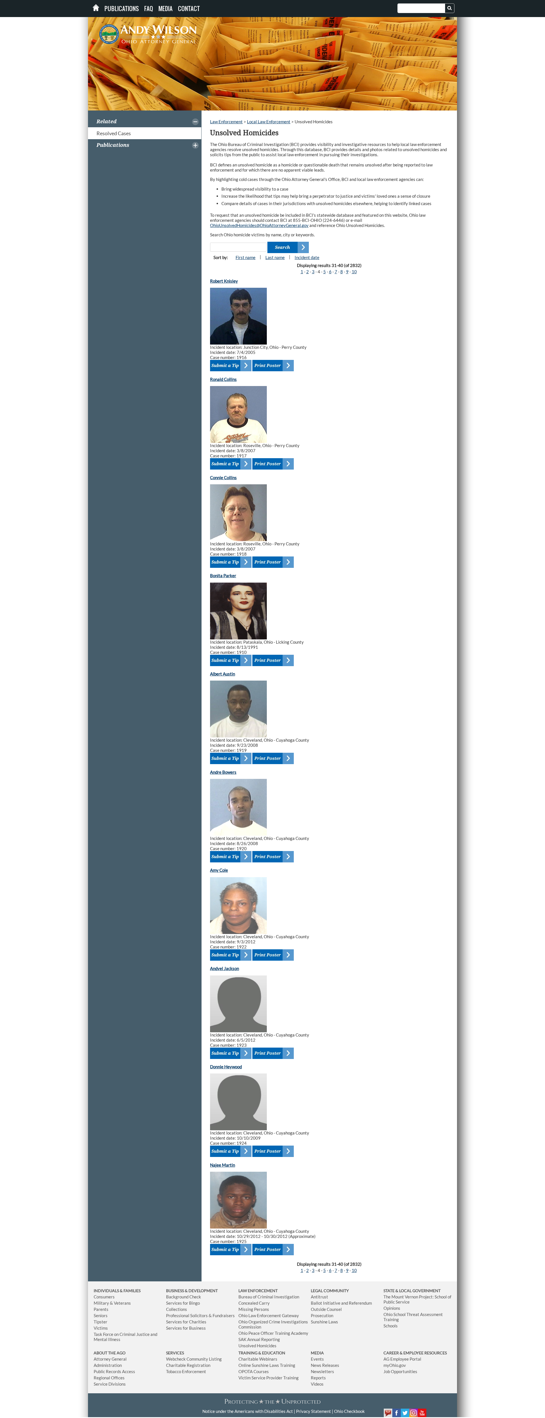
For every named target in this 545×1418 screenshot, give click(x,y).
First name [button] (245, 257)
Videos (317, 1383)
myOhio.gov (394, 1365)
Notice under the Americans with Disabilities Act (247, 1411)
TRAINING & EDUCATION (261, 1352)
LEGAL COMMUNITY (330, 1290)
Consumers (104, 1296)
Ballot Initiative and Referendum (341, 1303)
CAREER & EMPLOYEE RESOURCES (415, 1352)
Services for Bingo (183, 1303)
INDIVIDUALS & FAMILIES (117, 1290)
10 (354, 271)
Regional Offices (109, 1377)
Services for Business (186, 1328)
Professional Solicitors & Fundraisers (200, 1315)
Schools (390, 1325)
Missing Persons (253, 1309)
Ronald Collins (223, 379)
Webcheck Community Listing (194, 1358)
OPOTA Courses (253, 1371)
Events (317, 1358)
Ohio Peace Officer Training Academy (273, 1333)
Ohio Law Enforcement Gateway (268, 1315)
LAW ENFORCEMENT (258, 1290)
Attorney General (110, 1358)
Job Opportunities (400, 1371)
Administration (108, 1365)
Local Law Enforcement (268, 121)
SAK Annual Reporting (259, 1339)
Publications (121, 8)
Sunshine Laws (324, 1321)
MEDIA (317, 1352)
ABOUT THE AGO (109, 1352)
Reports (318, 1377)
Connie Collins (223, 477)
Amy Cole (219, 870)
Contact (189, 8)
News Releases (325, 1365)
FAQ (148, 8)
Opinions (391, 1308)
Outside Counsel (326, 1309)
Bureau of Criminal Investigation (268, 1296)
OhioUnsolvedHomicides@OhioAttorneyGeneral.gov (259, 225)
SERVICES (175, 1352)
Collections (176, 1309)
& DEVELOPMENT (201, 1290)
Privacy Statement (313, 1411)
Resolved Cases (114, 133)
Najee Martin (222, 1164)
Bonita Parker (223, 575)
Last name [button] (275, 257)
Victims (101, 1328)
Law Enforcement (226, 121)
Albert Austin (222, 673)
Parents (101, 1309)
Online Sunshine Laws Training (266, 1365)
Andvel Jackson (224, 968)
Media (165, 8)
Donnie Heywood (226, 1066)
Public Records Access (114, 1371)
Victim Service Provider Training (268, 1377)
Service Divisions (110, 1383)
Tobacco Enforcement (186, 1371)
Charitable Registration (188, 1365)
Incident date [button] (307, 257)
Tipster (100, 1321)
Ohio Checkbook (349, 1411)
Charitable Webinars (257, 1358)
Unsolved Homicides (257, 1345)
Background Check (183, 1296)
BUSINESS (175, 1290)
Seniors (101, 1315)
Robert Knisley (224, 280)
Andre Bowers (223, 772)
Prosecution (322, 1315)
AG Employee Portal (402, 1358)
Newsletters (322, 1371)
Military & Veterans (112, 1303)
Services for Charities (186, 1321)
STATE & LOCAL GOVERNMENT (412, 1290)
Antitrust (319, 1296)
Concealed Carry (254, 1303)
